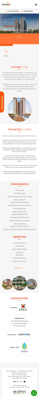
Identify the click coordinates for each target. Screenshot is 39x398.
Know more (17, 268)
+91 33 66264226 (13, 11)
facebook (21, 381)
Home (5, 22)
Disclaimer (13, 387)
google (24, 381)
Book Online (20, 47)
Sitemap (27, 387)
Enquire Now (28, 11)
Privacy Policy (20, 387)
